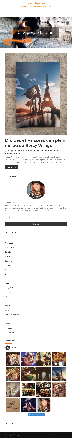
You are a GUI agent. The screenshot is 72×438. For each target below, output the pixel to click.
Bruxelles (8, 256)
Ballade (8, 252)
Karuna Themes (61, 435)
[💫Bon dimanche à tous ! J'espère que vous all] (43, 374)
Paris (57, 151)
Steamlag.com (36, 3)
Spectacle (8, 324)
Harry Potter (9, 288)
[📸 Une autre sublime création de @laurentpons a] (59, 374)
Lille (6, 297)
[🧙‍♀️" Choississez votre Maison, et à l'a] (13, 374)
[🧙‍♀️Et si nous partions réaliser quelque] (28, 374)
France (7, 279)
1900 (7, 238)
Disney (7, 265)
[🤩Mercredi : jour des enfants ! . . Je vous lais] (59, 359)
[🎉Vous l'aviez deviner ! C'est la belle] (28, 389)
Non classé (48, 151)
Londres (8, 301)
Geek (38, 151)
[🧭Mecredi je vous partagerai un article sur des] (59, 389)
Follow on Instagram (37, 415)
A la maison (9, 243)
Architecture (9, 247)
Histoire (8, 292)
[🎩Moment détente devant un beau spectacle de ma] (13, 405)
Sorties (9, 153)
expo (30, 151)
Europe (7, 270)
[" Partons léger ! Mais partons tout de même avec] (28, 405)
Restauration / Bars (12, 315)
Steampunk (9, 333)
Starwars (19, 153)
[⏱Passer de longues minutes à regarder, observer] (43, 389)
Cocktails (8, 261)
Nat (8, 151)
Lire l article (12, 167)
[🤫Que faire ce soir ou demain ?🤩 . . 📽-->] (43, 359)
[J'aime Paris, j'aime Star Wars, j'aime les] (13, 389)
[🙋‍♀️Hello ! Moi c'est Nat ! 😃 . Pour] (43, 405)
